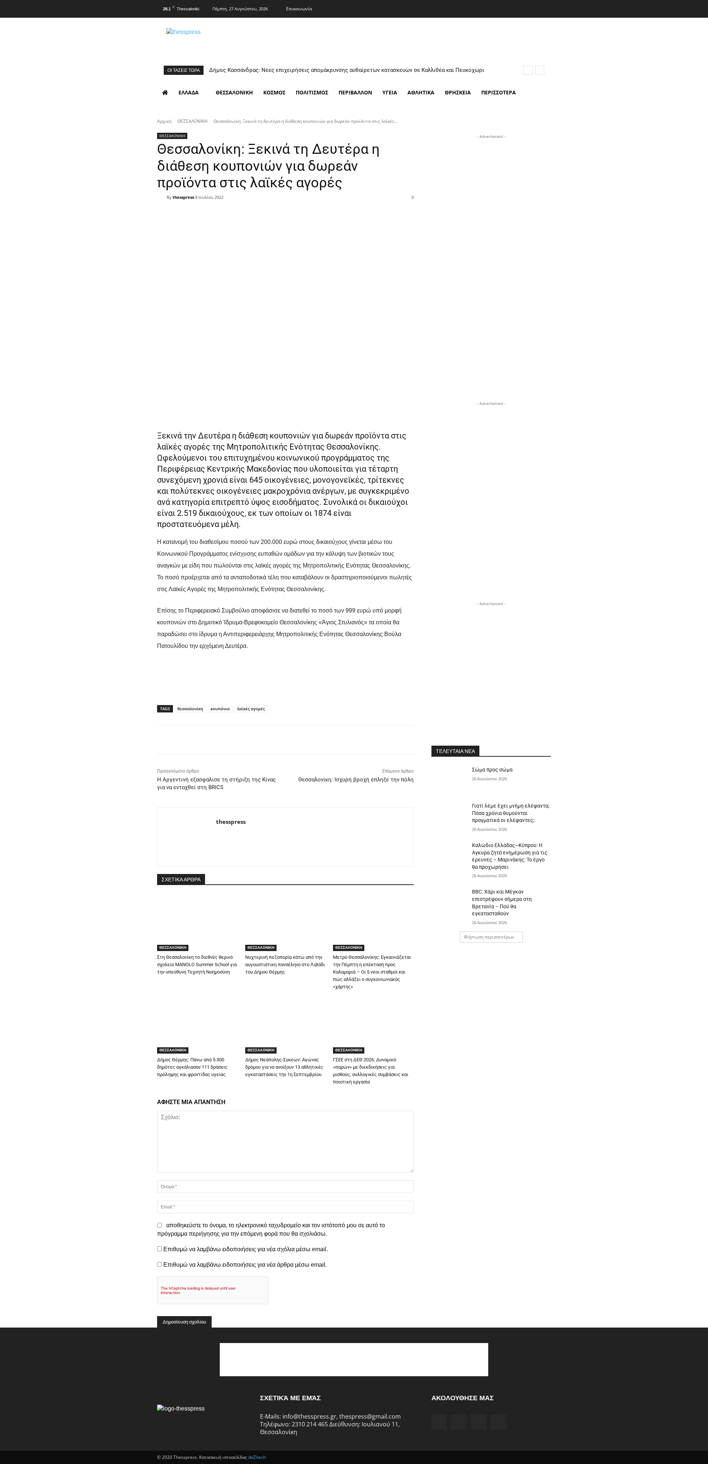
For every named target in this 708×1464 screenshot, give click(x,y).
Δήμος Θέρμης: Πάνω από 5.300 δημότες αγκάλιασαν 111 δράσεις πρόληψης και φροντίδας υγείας (192, 1067)
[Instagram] (515, 7)
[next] (539, 70)
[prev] (527, 70)
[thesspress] (221, 40)
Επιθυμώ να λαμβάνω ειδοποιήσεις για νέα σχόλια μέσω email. (245, 1249)
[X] (530, 7)
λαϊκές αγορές (251, 708)
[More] (332, 210)
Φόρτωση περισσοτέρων (489, 937)
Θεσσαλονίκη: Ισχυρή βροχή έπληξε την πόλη (356, 779)
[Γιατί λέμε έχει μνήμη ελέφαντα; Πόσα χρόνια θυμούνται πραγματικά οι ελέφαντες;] (449, 815)
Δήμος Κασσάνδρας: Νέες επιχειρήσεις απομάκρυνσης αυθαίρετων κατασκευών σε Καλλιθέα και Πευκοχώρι (346, 70)
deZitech (257, 1457)
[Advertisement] (491, 186)
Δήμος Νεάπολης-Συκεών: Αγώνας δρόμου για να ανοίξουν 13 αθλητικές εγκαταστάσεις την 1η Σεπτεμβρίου (284, 1067)
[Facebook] (501, 7)
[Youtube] (544, 7)
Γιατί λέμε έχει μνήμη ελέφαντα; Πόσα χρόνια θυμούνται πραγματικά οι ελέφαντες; (510, 813)
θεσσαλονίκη (190, 708)
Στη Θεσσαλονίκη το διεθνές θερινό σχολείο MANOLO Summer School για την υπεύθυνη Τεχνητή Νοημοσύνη (197, 964)
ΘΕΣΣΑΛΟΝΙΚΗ (192, 121)
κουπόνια (220, 708)
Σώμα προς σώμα (492, 770)
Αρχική (164, 121)
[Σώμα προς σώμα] (449, 778)
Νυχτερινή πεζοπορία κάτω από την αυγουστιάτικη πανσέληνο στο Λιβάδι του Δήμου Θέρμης (285, 964)
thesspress (183, 197)
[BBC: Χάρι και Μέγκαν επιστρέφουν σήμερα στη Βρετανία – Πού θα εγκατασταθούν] (449, 900)
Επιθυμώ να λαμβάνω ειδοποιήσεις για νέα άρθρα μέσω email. (245, 1265)
